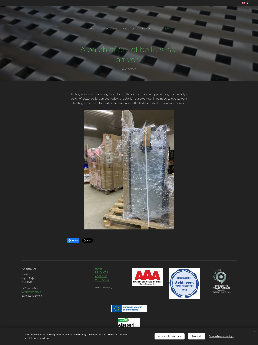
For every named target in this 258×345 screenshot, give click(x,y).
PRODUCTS (101, 272)
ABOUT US (101, 276)
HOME (98, 268)
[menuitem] (92, 28)
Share (75, 240)
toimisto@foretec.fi (31, 292)
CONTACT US (102, 280)
